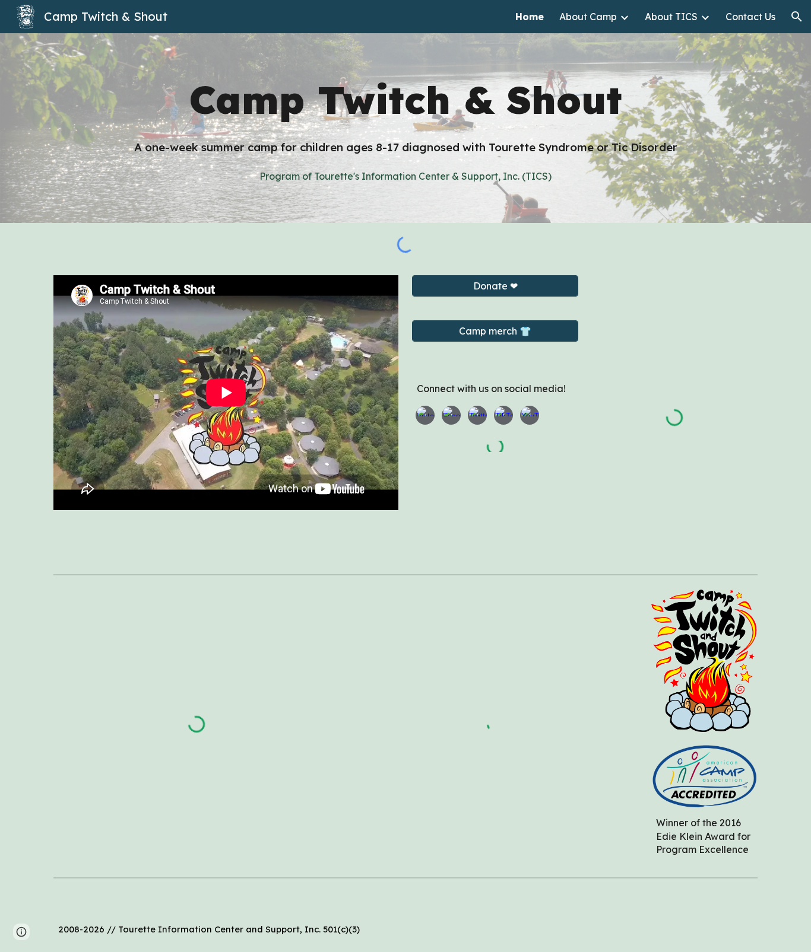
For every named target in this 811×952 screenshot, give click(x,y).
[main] (405, 99)
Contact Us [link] (750, 17)
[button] (797, 16)
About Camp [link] (588, 17)
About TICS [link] (671, 17)
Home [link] (529, 17)
